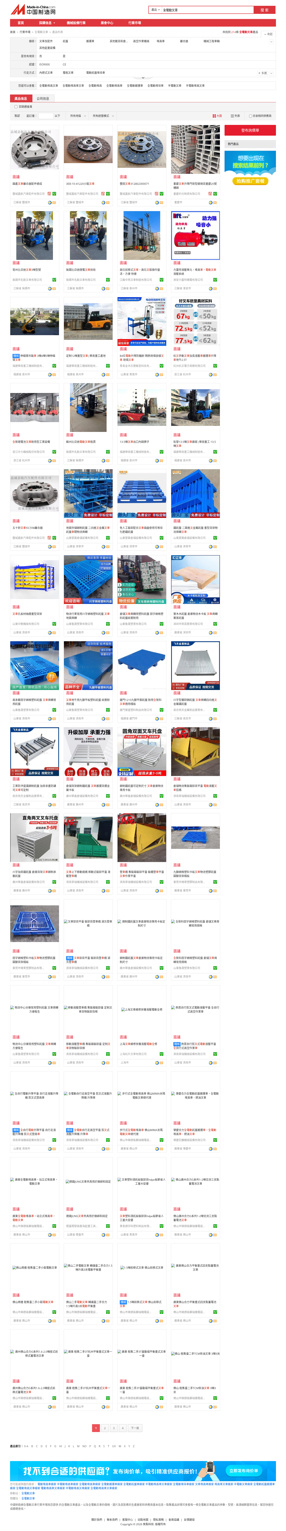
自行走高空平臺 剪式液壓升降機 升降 (87, 1132)
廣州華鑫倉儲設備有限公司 (82, 796)
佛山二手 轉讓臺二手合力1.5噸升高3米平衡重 (86, 1304)
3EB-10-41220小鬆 (80, 184)
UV (114, 1446)
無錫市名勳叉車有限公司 (27, 280)
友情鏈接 (189, 1520)
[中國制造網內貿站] (33, 9)
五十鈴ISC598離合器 (28, 528)
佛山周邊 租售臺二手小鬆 (33, 1302)
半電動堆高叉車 (195, 86)
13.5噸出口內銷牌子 (134, 442)
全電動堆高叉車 (48, 86)
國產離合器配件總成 (27, 184)
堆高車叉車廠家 (223, 1484)
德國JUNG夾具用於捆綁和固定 (87, 1216)
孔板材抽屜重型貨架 (27, 614)
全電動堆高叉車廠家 (28, 1488)
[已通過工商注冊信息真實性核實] (54, 194)
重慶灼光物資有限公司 (186, 194)
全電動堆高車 (114, 86)
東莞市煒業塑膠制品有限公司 (190, 882)
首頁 (21, 23)
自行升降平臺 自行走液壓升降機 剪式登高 (34, 1132)
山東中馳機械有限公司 (26, 624)
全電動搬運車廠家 (112, 1484)
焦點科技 (148, 1524)
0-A (26, 1446)
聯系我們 (112, 1520)
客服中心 (127, 1520)
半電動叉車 (174, 86)
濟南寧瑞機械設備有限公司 (189, 796)
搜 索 (265, 10)
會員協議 (173, 1520)
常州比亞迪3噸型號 (27, 270)
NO (84, 1446)
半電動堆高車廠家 (67, 1484)
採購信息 (45, 23)
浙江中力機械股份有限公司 (29, 452)
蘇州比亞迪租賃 (81, 442)
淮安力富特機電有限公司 (188, 280)
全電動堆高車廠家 (90, 1484)
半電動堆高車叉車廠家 (158, 1484)
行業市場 (134, 23)
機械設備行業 (76, 23)
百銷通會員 (25, 107)
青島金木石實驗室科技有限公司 (136, 366)
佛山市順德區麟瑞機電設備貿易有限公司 (136, 1140)
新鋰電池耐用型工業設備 (31, 442)
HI (60, 1446)
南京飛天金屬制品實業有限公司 (190, 710)
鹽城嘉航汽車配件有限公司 (29, 194)
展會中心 (107, 23)
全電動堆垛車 (155, 86)
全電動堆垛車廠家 (183, 1484)
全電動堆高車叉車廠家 (103, 1488)
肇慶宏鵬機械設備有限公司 (189, 1140)
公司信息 (43, 98)
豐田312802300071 (134, 184)
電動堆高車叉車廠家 (53, 1488)
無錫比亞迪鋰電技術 (81, 270)
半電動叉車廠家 (243, 1484)
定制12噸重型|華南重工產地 (86, 356)
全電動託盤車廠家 (134, 1484)
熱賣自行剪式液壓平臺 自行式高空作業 (194, 1046)
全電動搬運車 (135, 86)
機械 (16, 356)
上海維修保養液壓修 (138, 1044)
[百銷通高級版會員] (49, 194)
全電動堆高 (95, 86)
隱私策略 (158, 1520)
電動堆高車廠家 (47, 1484)
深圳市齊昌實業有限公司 (188, 624)
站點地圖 (143, 1520)
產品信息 (21, 98)
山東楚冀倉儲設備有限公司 (82, 538)
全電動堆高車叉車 (73, 86)
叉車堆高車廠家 (204, 1484)
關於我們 (96, 1520)
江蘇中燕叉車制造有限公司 (136, 280)
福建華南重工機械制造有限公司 (29, 366)
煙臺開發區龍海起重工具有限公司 (83, 1226)
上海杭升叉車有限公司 (133, 1054)
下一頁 (135, 1428)
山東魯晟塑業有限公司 (79, 624)
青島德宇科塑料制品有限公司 (136, 1226)
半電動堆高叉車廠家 (78, 1488)
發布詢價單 (250, 130)
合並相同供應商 (262, 116)
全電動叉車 (28, 1493)
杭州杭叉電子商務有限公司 (189, 366)
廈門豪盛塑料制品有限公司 (136, 710)
